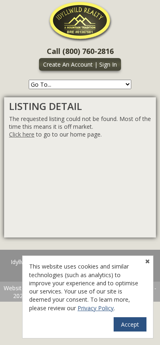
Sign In (108, 64)
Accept (130, 324)
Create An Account (68, 64)
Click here (21, 134)
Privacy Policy (96, 308)
